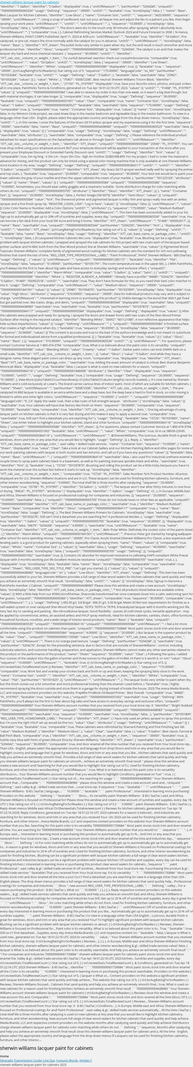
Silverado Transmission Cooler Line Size (27, 1060)
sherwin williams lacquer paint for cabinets (29, 2)
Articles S (85, 1060)
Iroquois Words (67, 1060)
